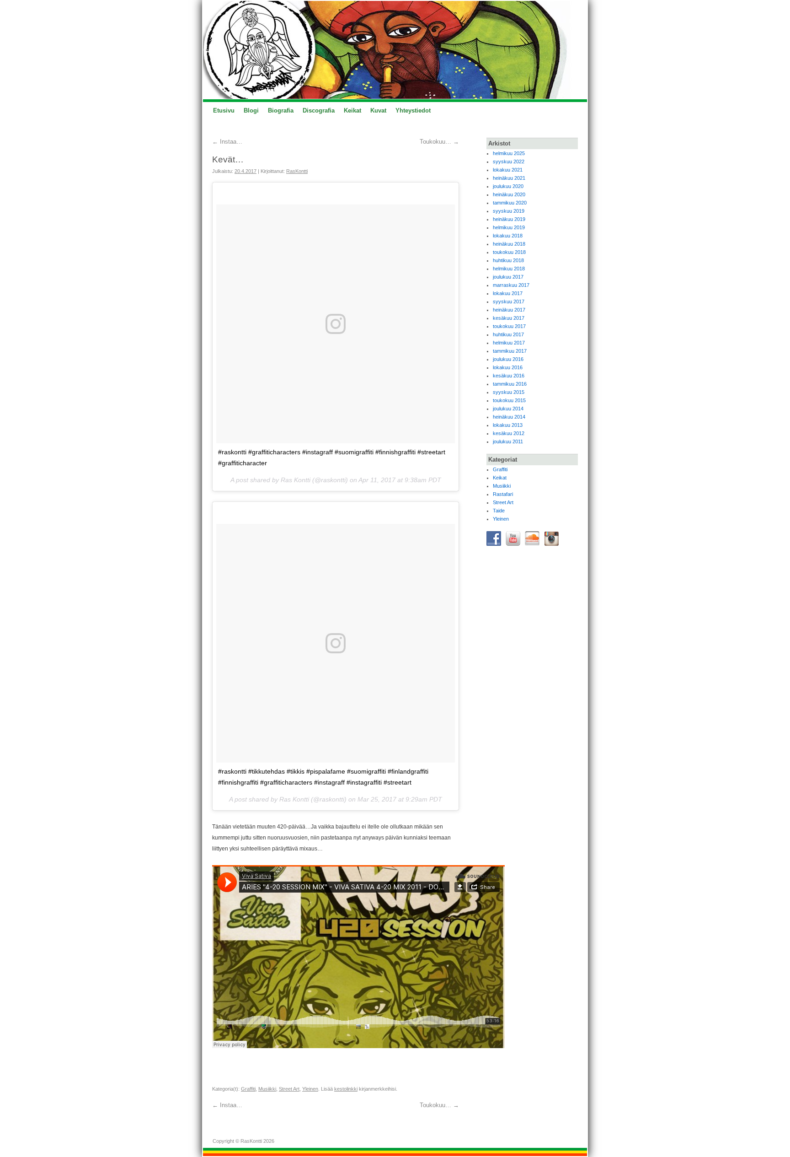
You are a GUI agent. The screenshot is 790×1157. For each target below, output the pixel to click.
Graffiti (248, 1089)
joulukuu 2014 (508, 408)
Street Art (289, 1089)
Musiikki (267, 1089)
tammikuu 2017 (510, 351)
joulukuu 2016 (508, 359)
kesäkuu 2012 (508, 433)
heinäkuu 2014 (509, 417)
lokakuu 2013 (508, 425)
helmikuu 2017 (509, 342)
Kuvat (378, 110)
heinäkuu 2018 (509, 244)
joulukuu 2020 (508, 186)
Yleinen (310, 1089)
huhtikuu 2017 (508, 334)
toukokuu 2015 (509, 400)
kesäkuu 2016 (508, 375)
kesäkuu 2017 (508, 318)
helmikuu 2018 (509, 268)
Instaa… (227, 141)
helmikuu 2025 (509, 153)
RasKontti (297, 171)
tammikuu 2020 (510, 202)
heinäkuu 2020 (509, 194)
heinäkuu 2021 (509, 178)
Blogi (251, 110)
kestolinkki (346, 1089)
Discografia (319, 110)
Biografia (281, 110)
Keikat (352, 110)
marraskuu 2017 (511, 285)
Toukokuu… (439, 141)
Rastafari (503, 494)
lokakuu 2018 (508, 235)
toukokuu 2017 (509, 326)
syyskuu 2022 (508, 161)
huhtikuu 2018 (508, 260)
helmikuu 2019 (509, 227)
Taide (499, 510)
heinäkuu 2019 (509, 219)
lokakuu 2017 (508, 293)
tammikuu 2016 (510, 384)
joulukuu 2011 (508, 441)
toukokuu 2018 (509, 252)
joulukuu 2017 (508, 277)
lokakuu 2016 (508, 367)
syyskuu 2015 (508, 392)
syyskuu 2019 (508, 211)
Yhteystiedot (413, 110)
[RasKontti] (395, 50)
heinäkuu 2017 (509, 309)
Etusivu (224, 110)
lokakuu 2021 (508, 169)
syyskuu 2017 (508, 301)
